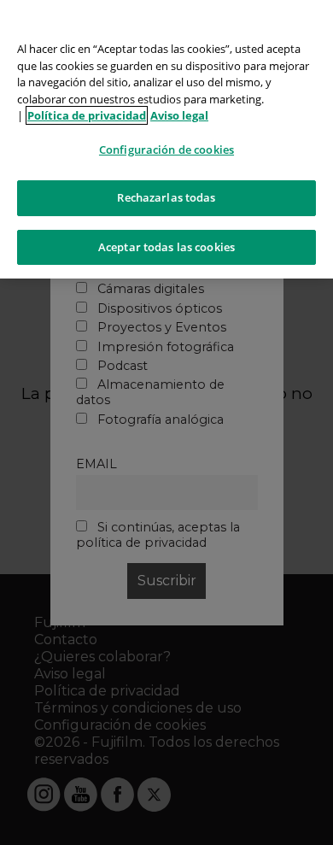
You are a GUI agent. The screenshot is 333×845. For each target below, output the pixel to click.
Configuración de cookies (166, 149)
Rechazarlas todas (166, 197)
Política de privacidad (86, 115)
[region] (166, 139)
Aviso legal (179, 115)
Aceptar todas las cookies (166, 247)
